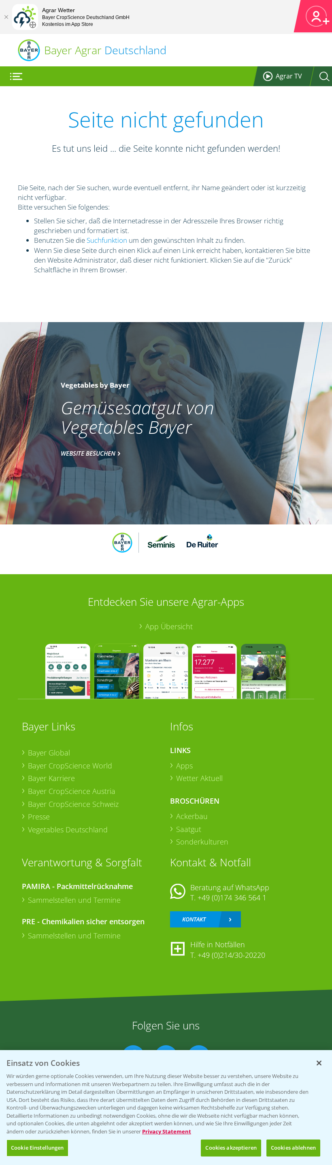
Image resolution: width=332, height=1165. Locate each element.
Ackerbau (192, 816)
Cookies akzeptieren (230, 1147)
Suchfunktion (107, 240)
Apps (184, 765)
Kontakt (194, 919)
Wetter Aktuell (199, 778)
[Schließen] (6, 17)
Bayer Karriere (51, 778)
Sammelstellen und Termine (74, 900)
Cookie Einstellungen (37, 1147)
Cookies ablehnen (293, 1147)
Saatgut (188, 829)
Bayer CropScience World (70, 765)
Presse (39, 816)
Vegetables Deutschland (68, 829)
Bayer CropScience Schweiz (73, 804)
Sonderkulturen (202, 842)
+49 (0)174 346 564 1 (232, 897)
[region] (166, 1107)
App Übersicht (169, 626)
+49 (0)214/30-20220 (231, 955)
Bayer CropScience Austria (71, 791)
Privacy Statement (166, 1131)
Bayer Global (49, 753)
